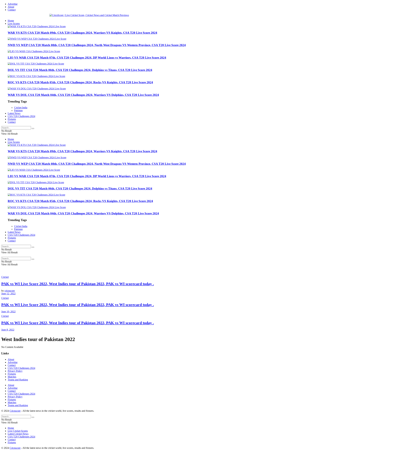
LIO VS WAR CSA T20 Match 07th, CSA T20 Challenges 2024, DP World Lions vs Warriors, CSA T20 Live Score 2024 (87, 57)
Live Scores (14, 23)
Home (11, 20)
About (11, 6)
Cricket (5, 277)
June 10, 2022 (8, 311)
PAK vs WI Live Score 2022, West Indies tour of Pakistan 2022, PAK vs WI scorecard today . (77, 284)
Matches (12, 376)
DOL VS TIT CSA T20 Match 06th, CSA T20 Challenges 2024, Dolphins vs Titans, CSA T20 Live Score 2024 (80, 70)
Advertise (12, 4)
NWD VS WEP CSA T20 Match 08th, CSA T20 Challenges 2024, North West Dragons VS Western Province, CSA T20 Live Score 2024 (97, 45)
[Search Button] (33, 128)
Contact (12, 9)
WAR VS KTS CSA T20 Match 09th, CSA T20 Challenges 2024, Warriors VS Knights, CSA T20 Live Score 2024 (82, 32)
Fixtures (12, 119)
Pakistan (18, 110)
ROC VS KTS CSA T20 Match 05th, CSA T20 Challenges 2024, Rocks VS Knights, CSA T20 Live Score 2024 (80, 82)
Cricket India (20, 107)
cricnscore (9, 290)
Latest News (14, 113)
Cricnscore (15, 410)
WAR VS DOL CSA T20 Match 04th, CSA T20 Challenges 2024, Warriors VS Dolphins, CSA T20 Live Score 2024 (83, 95)
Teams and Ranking (18, 379)
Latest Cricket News (18, 433)
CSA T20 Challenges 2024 (21, 116)
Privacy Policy (15, 371)
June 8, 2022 (7, 329)
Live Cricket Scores (18, 431)
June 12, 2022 (8, 293)
